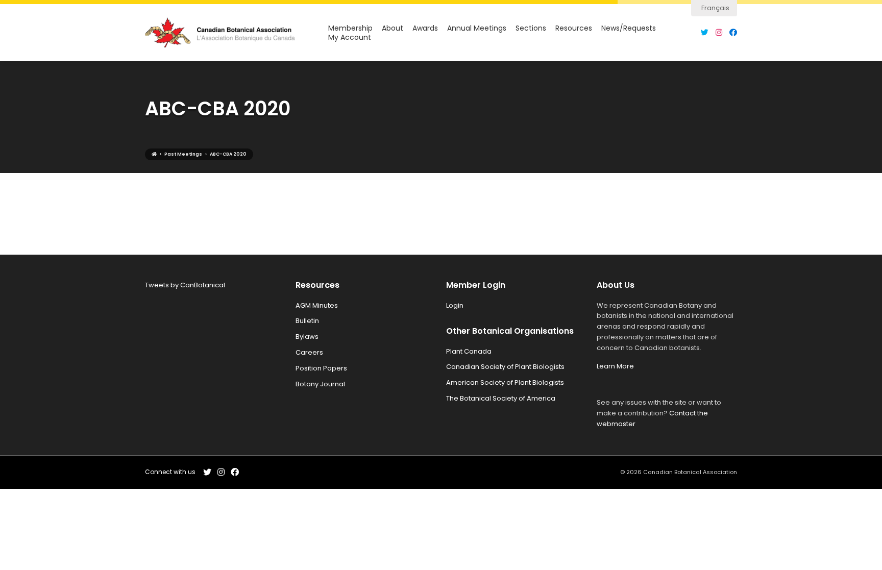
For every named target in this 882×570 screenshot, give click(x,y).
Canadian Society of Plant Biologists (505, 366)
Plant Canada (469, 351)
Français (715, 8)
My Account (349, 37)
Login (454, 305)
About (392, 28)
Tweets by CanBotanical (185, 285)
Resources (573, 28)
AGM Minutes (317, 305)
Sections (531, 28)
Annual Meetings (476, 28)
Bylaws (307, 336)
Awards (425, 28)
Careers (309, 352)
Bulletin (307, 321)
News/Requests (628, 28)
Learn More (615, 366)
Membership (350, 28)
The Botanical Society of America (500, 398)
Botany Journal (320, 384)
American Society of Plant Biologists (505, 382)
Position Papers (321, 368)
